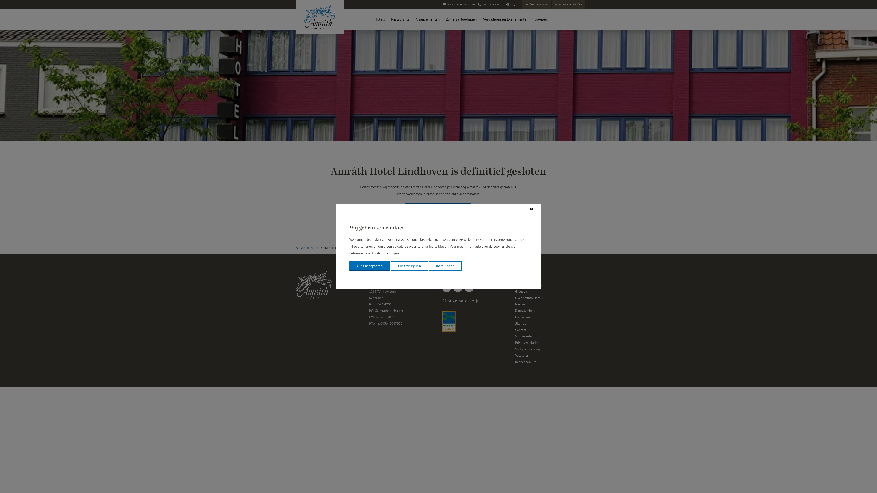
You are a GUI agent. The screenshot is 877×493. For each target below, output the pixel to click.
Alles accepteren (370, 266)
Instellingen (445, 266)
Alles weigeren (409, 266)
